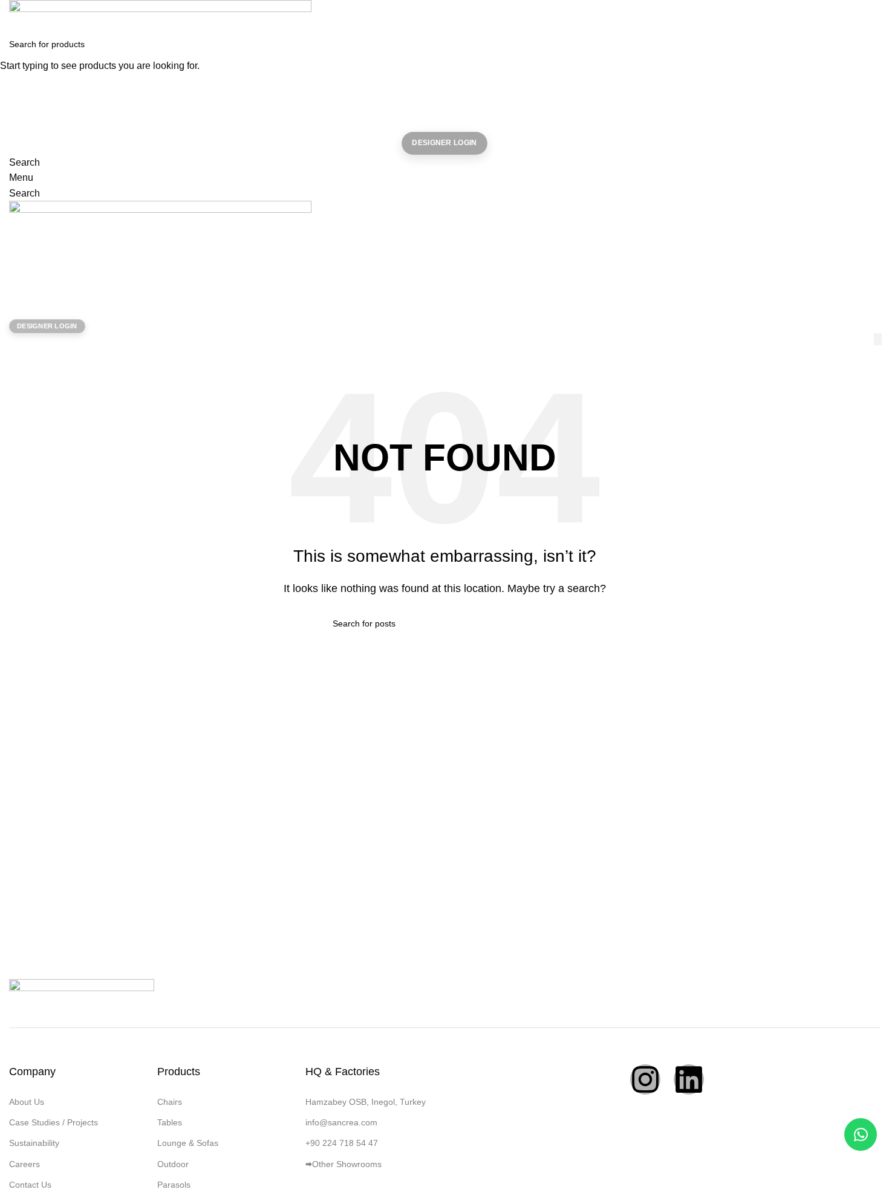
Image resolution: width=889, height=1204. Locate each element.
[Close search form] (15, 15)
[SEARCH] (875, 44)
